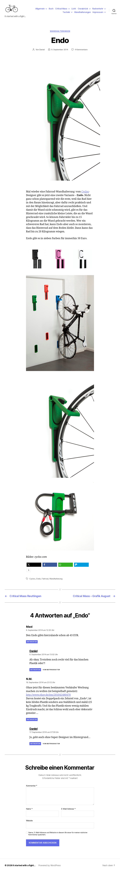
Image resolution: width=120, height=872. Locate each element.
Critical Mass (61, 8)
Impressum (98, 12)
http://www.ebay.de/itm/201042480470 (48, 694)
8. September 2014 (59, 49)
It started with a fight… (24, 865)
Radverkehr (97, 8)
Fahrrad (45, 579)
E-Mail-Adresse (68, 809)
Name (29, 809)
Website (29, 820)
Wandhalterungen (82, 12)
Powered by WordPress (49, 865)
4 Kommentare (81, 49)
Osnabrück (83, 8)
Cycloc (85, 191)
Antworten (32, 642)
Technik (66, 12)
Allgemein (40, 8)
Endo (38, 579)
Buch (51, 8)
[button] (34, 565)
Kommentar (31, 786)
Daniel (42, 49)
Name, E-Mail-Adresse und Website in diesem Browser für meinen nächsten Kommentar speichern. (57, 833)
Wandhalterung (55, 579)
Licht (73, 8)
